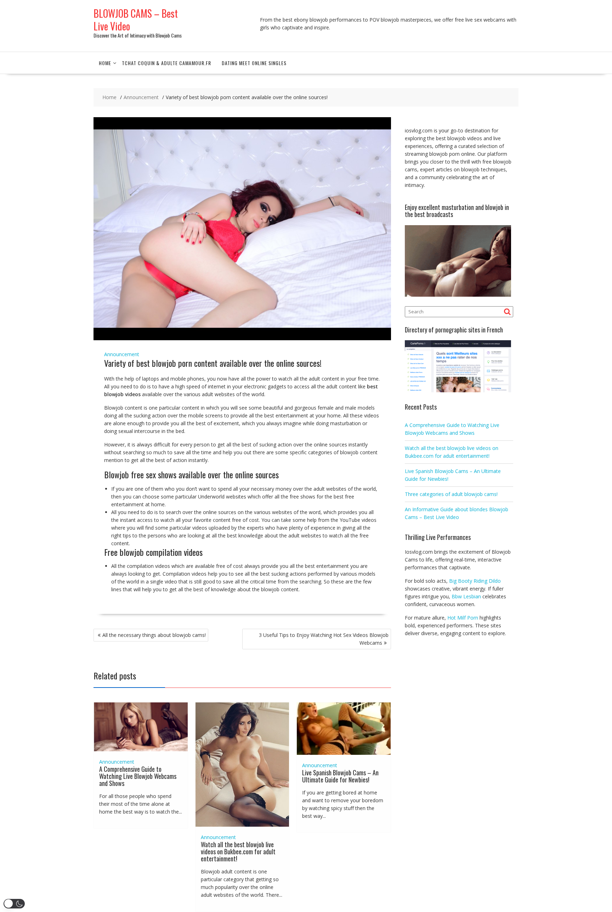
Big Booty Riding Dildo (475, 580)
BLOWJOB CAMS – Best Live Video (136, 19)
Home (105, 63)
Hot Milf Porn (462, 617)
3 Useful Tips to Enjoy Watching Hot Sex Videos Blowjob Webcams (324, 639)
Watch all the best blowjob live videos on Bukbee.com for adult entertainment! (238, 851)
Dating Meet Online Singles (254, 63)
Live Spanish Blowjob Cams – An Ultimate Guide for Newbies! (340, 776)
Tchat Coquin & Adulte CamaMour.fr (166, 63)
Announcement (121, 354)
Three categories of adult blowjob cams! (451, 494)
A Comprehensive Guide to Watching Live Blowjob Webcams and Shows (137, 776)
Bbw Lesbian (466, 596)
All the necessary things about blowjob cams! (154, 635)
